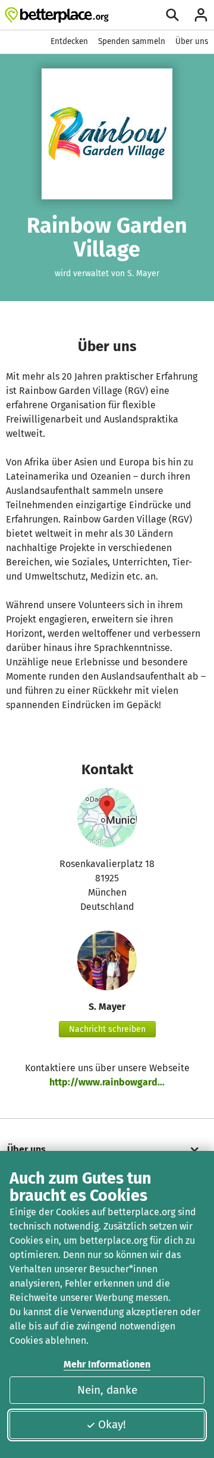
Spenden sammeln (131, 41)
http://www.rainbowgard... (107, 1082)
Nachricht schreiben (107, 1029)
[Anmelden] (201, 15)
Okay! (112, 1424)
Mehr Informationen (107, 1364)
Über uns (191, 41)
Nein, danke (107, 1390)
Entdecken (69, 41)
